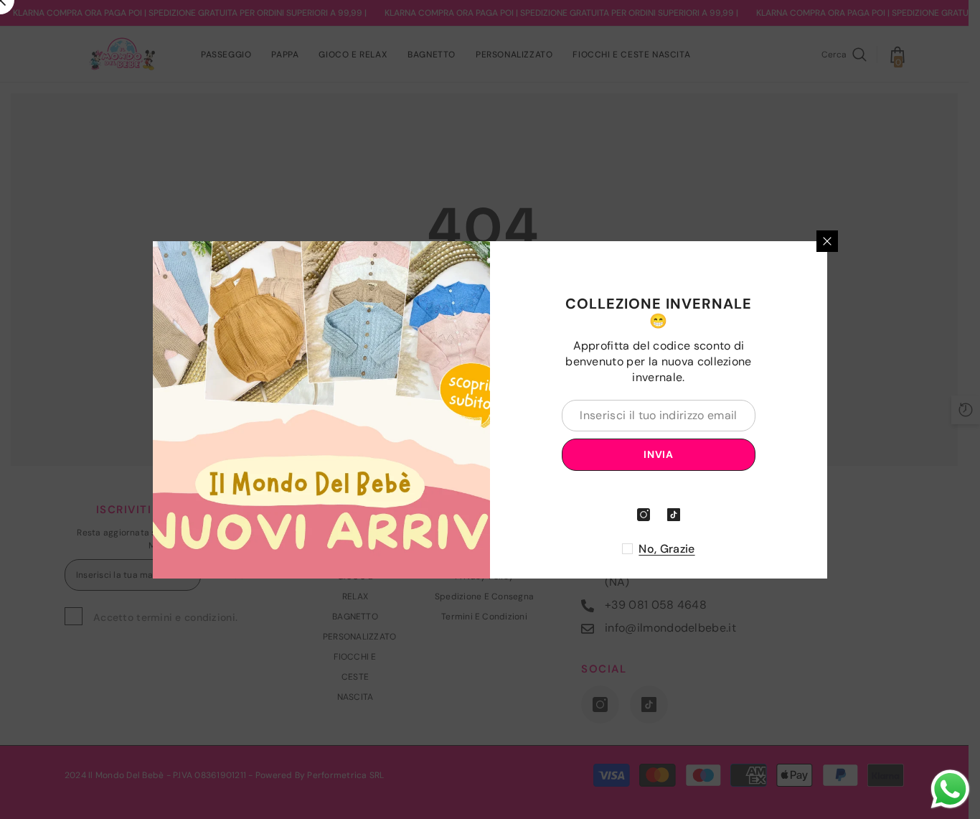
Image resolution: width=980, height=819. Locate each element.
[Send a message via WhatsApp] (950, 789)
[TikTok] (674, 515)
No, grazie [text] (666, 548)
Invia (659, 454)
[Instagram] (643, 515)
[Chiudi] (827, 241)
